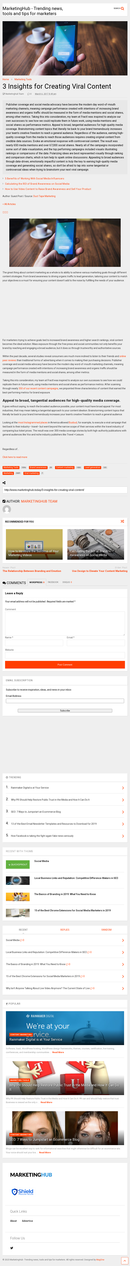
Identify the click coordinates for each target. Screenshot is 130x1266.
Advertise (27, 1221)
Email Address (13, 696)
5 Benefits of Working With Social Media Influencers (34, 178)
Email (70, 637)
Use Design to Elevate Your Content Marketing (99, 571)
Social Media (41, 861)
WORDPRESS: (36, 582)
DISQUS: (67, 582)
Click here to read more (15, 457)
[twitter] (11, 1248)
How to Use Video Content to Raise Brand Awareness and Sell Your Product (48, 189)
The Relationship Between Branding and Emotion (32, 571)
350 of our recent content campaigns (38, 388)
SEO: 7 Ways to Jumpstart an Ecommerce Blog (44, 1139)
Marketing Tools (19, 1080)
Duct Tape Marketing (44, 196)
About (13, 1221)
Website (9, 650)
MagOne (100, 1260)
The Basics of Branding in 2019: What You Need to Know (65, 894)
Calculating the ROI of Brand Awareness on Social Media (37, 183)
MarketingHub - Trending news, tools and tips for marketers (33, 11)
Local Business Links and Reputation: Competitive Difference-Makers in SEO (76, 878)
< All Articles (9, 204)
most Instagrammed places (33, 422)
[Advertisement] (65, 313)
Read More (58, 1052)
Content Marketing (21, 1035)
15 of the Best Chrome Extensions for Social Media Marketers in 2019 (72, 910)
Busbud (73, 422)
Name (9, 637)
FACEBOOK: (53, 582)
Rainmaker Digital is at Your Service (35, 1039)
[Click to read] (34, 544)
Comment (10, 609)
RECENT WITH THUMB (19, 851)
